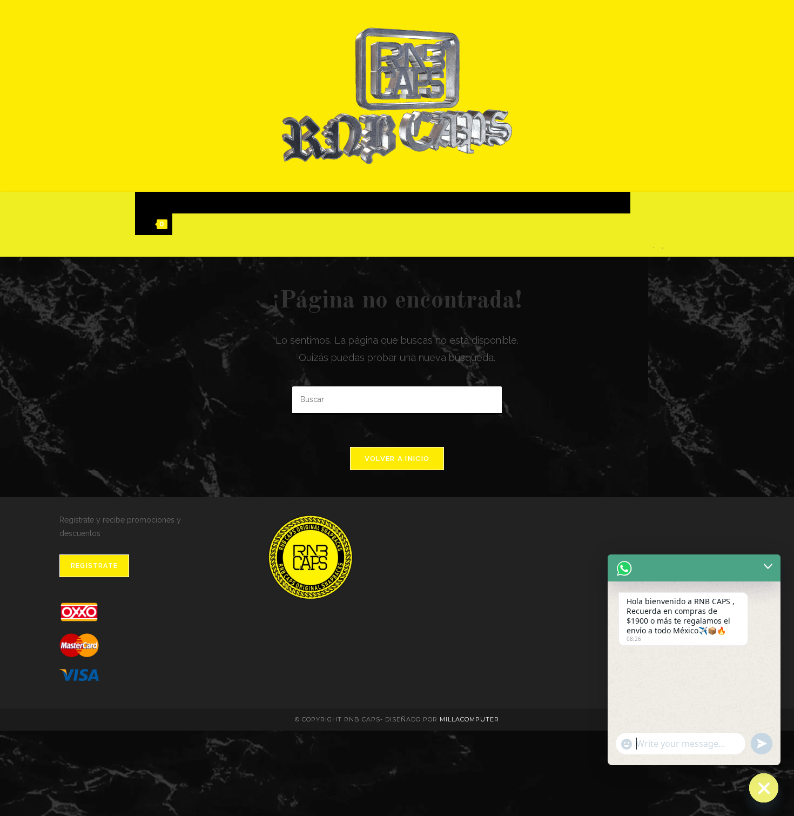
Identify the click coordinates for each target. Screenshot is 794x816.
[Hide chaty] (763, 787)
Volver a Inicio (397, 458)
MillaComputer (469, 719)
